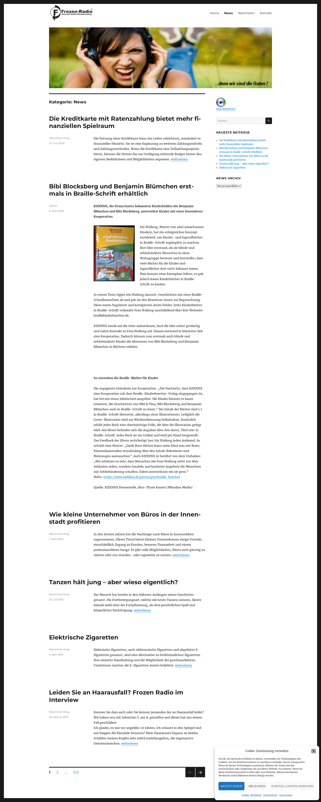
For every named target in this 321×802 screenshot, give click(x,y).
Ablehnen (257, 786)
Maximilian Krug (59, 138)
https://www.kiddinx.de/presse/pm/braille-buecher (141, 477)
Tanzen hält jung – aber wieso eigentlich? (113, 582)
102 (77, 772)
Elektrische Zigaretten (83, 637)
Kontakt (266, 13)
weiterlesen (179, 159)
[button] (313, 751)
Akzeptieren (231, 786)
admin (53, 205)
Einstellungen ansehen (292, 786)
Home (214, 13)
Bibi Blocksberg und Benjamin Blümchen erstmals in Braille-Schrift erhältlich (121, 190)
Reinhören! (246, 13)
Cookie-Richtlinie (251, 795)
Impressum (285, 795)
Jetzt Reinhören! (226, 108)
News (228, 13)
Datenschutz (270, 795)
